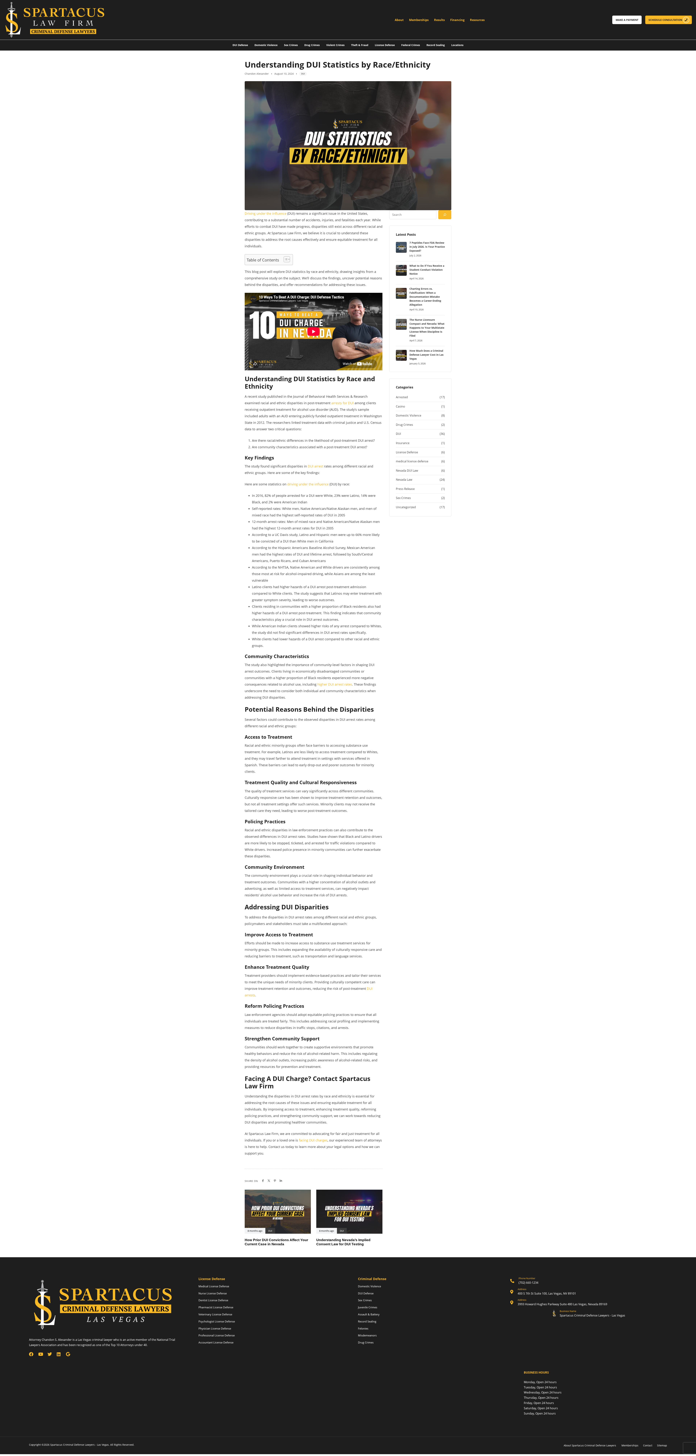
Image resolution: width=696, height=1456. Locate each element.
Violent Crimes (335, 45)
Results (439, 20)
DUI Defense (240, 45)
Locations (457, 45)
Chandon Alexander (257, 73)
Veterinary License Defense (215, 1314)
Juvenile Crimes (367, 1307)
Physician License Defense (214, 1328)
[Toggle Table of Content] (285, 259)
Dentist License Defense (213, 1300)
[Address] (588, 1292)
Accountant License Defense (215, 1342)
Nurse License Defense (212, 1293)
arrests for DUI (342, 403)
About (399, 20)
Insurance (402, 443)
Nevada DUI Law (407, 471)
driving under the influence (308, 484)
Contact (647, 1445)
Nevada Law (404, 480)
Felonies (363, 1328)
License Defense (385, 45)
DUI (303, 73)
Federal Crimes (410, 45)
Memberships (419, 20)
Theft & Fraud (359, 45)
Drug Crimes (312, 45)
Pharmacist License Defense (215, 1307)
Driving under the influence (265, 213)
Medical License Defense (213, 1286)
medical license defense (412, 461)
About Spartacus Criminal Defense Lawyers (590, 1445)
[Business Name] (588, 1314)
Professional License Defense (216, 1335)
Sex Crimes (291, 45)
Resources (477, 20)
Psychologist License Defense (216, 1321)
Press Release (405, 489)
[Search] (444, 214)
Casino (400, 406)
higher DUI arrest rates (334, 684)
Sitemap (662, 1445)
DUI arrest (315, 466)
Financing (457, 20)
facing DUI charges (313, 1140)
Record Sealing (435, 45)
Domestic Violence (265, 45)
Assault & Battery (369, 1314)
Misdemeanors (367, 1335)
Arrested (402, 397)
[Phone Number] (588, 1281)
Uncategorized (406, 507)
